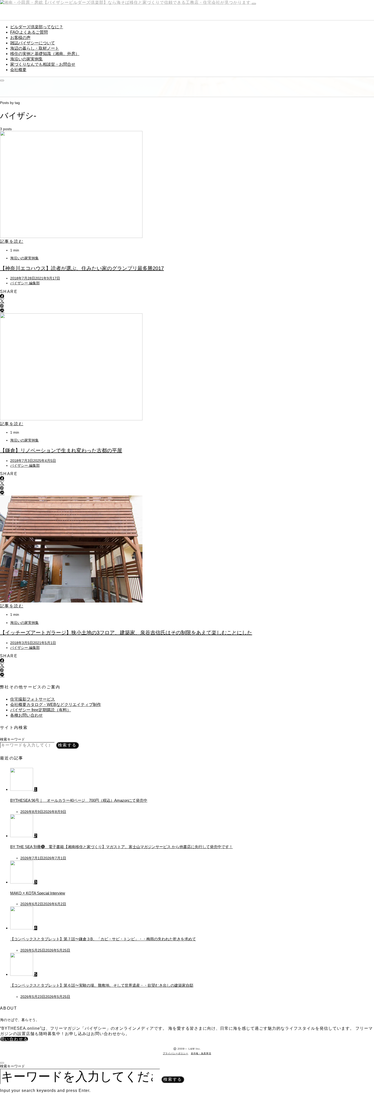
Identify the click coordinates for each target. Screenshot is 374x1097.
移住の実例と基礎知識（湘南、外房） (44, 53)
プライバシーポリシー (175, 1053)
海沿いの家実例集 (26, 59)
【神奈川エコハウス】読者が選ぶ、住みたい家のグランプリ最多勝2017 (82, 268)
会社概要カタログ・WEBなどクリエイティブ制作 (55, 704)
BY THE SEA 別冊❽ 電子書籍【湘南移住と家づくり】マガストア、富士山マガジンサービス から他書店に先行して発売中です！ (121, 847)
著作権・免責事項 (201, 1053)
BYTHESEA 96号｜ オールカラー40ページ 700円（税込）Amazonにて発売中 (78, 800)
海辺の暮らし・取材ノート (34, 48)
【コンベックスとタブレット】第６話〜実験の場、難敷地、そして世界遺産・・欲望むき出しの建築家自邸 (101, 985)
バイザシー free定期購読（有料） (40, 710)
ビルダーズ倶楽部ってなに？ (36, 27)
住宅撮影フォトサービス (32, 699)
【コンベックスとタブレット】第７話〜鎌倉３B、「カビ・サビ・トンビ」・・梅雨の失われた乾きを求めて (103, 939)
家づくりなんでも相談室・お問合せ (42, 64)
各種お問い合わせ (26, 715)
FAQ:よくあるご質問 (29, 32)
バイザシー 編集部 (25, 283)
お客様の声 (20, 37)
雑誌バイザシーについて (32, 43)
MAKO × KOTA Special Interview (37, 893)
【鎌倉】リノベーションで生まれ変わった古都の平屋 (61, 450)
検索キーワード (12, 739)
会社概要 (18, 70)
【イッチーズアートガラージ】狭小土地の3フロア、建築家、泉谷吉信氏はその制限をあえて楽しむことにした (126, 632)
